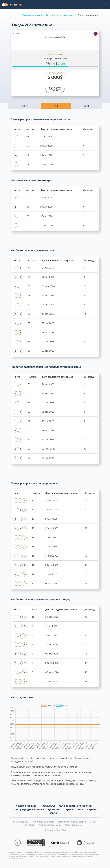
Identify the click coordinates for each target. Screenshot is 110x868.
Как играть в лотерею (43, 822)
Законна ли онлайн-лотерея (72, 822)
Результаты (52, 15)
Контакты (29, 825)
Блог (80, 809)
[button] (106, 4)
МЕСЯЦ (24, 106)
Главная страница (32, 15)
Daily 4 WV (68, 15)
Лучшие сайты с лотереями (75, 805)
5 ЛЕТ (86, 106)
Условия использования (50, 825)
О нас (92, 822)
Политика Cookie (73, 825)
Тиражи (68, 809)
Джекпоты (54, 809)
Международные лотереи (29, 809)
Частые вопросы (20, 822)
